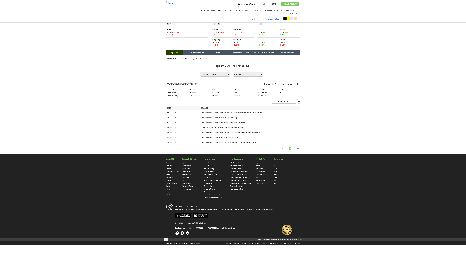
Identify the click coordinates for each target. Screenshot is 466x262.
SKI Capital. (182, 243)
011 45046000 (181, 223)
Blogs (168, 192)
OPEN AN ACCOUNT (290, 4)
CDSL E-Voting (209, 171)
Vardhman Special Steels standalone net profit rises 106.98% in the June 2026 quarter (231, 112)
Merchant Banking (253, 10)
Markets (187, 59)
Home (203, 10)
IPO (183, 180)
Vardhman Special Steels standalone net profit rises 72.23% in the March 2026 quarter (232, 132)
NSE (275, 163)
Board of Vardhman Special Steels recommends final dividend (222, 127)
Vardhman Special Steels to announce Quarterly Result (220, 137)
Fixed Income (186, 165)
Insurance (185, 177)
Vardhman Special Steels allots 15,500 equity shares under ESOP (224, 122)
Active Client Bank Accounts (214, 180)
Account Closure (209, 192)
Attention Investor (236, 165)
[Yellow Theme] (288, 18)
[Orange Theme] (295, 18)
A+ (253, 19)
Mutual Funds (261, 180)
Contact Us (294, 13)
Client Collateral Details (238, 177)
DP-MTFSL (207, 165)
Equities (259, 163)
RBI (275, 180)
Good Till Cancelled (236, 168)
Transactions (186, 189)
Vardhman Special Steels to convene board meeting (219, 117)
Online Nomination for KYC (213, 197)
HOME (180, 59)
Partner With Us (292, 10)
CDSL (275, 177)
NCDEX (276, 171)
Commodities (186, 171)
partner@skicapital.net (226, 228)
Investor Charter (210, 189)
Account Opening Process (239, 174)
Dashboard (208, 183)
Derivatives (186, 168)
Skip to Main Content (272, 19)
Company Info (261, 174)
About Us (280, 10)
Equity (194, 59)
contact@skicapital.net (197, 223)
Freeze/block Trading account (240, 183)
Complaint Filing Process (238, 180)
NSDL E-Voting (209, 168)
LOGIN (274, 4)
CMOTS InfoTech (259, 243)
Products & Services (216, 10)
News (258, 165)
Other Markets (261, 171)
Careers (168, 168)
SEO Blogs (169, 195)
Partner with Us (171, 183)
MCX (275, 168)
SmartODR (208, 177)
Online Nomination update (213, 195)
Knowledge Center (172, 171)
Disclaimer (169, 177)
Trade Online (208, 186)
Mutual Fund (186, 174)
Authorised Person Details (239, 171)
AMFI (275, 183)
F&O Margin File (235, 163)
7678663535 (198, 228)
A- (261, 19)
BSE (275, 165)
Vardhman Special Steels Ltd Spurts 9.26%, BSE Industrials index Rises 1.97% (228, 142)
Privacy (168, 180)
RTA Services (268, 10)
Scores (168, 189)
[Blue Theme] (291, 18)
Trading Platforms (235, 10)
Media (168, 186)
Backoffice (207, 163)
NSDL (276, 174)
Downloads (169, 165)
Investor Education (210, 174)
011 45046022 (210, 228)
